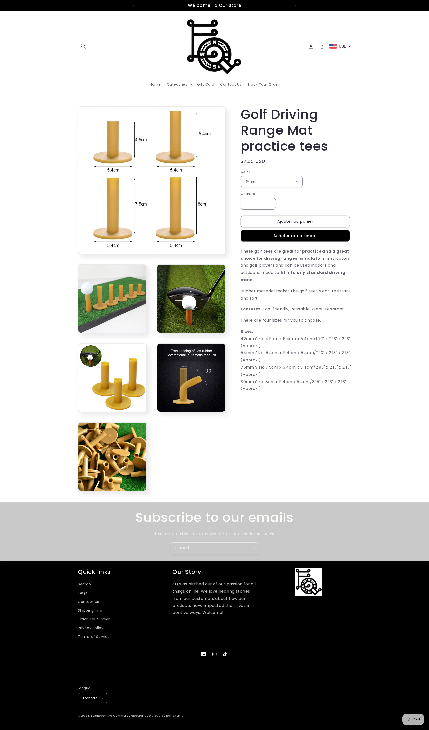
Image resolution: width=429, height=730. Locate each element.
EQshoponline (101, 716)
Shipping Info (90, 610)
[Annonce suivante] (295, 5)
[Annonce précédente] (133, 5)
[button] (83, 46)
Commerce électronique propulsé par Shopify (148, 716)
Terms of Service (94, 636)
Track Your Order (94, 619)
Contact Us (88, 601)
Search (84, 584)
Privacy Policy (90, 627)
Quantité (248, 194)
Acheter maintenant (295, 235)
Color (245, 172)
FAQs (82, 592)
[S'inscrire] (253, 548)
